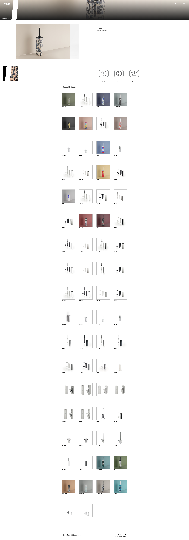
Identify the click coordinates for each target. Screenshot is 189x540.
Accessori (9, 18)
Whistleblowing (65, 536)
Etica (68, 536)
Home (3, 18)
